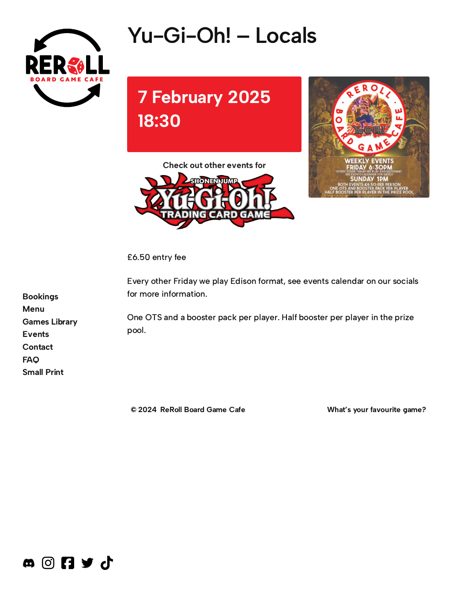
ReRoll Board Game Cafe (202, 409)
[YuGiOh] (214, 202)
